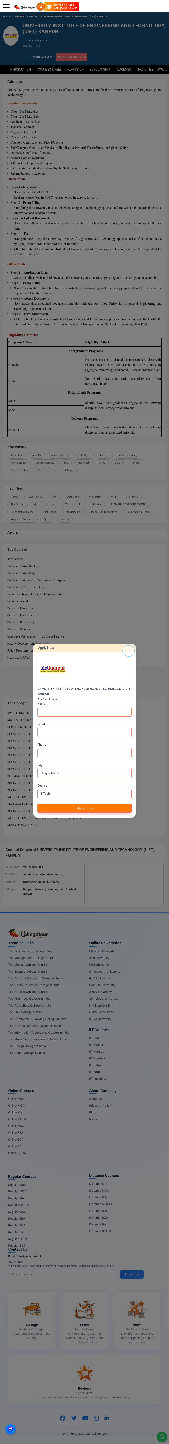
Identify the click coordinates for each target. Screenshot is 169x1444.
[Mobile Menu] (7, 6)
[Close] (128, 651)
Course (42, 785)
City (39, 765)
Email (41, 724)
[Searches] (40, 6)
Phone (41, 744)
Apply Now (84, 808)
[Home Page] (24, 6)
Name (41, 703)
